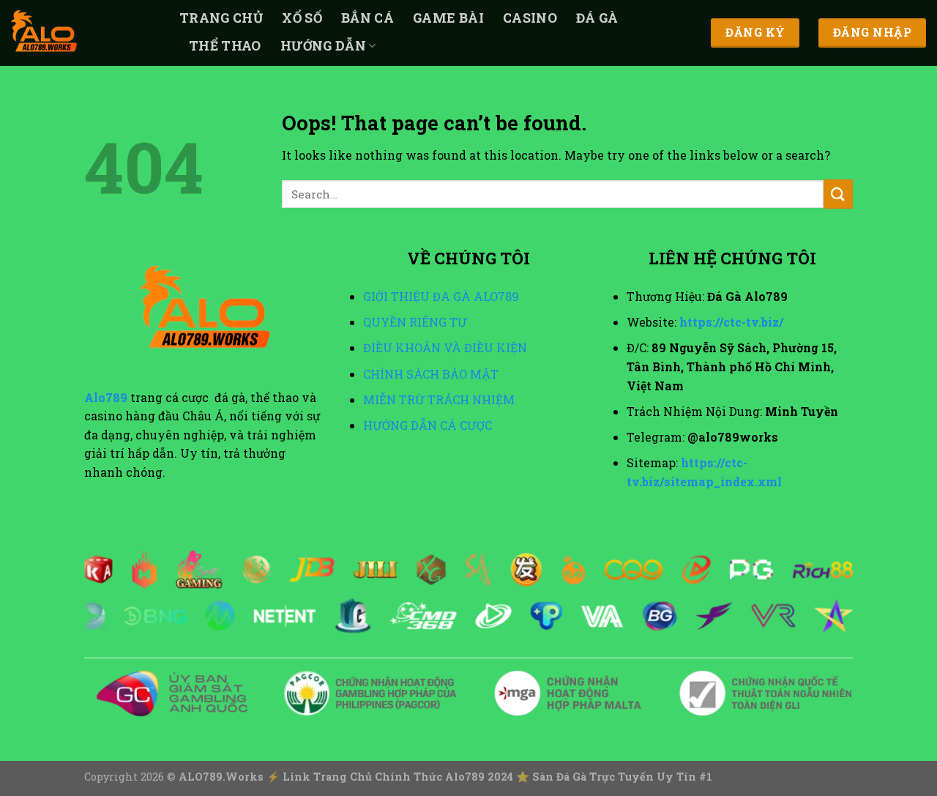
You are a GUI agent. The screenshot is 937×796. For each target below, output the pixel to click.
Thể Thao (225, 45)
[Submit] (838, 193)
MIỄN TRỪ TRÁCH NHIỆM (439, 399)
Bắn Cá (367, 18)
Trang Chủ (221, 18)
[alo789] (84, 33)
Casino (530, 18)
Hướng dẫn (323, 45)
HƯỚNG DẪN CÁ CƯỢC (427, 425)
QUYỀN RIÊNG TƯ (415, 322)
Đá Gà (597, 18)
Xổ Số (302, 18)
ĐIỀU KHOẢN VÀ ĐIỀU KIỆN (445, 347)
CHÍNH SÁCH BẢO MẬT (431, 374)
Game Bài (448, 18)
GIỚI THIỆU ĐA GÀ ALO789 (441, 296)
